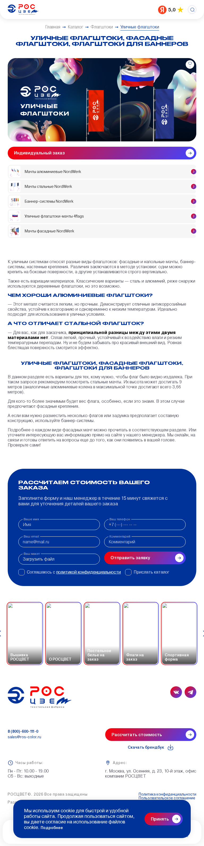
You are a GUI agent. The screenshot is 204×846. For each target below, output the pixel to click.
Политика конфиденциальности (167, 794)
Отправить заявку (130, 557)
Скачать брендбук (146, 747)
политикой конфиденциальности (88, 572)
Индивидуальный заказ (39, 152)
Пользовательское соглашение (167, 798)
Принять (160, 819)
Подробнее (52, 828)
